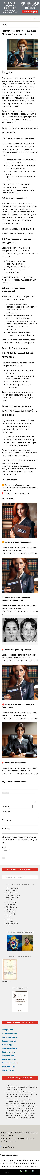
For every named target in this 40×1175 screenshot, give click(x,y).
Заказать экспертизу (30, 12)
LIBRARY (4, 25)
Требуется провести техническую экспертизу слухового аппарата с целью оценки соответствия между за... (21, 1087)
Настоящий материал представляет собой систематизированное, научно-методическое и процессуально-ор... (21, 1108)
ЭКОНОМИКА (10, 909)
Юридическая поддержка (20, 869)
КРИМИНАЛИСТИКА (12, 888)
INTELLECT (9, 919)
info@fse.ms (30, 8)
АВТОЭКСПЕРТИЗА (12, 907)
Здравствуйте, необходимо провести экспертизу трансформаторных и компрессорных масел (20, 1101)
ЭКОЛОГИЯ (9, 921)
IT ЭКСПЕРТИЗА (11, 902)
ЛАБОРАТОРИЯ (10, 912)
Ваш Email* (6, 807)
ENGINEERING (10, 900)
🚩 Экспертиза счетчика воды (14, 763)
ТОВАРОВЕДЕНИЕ (11, 890)
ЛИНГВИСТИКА (10, 914)
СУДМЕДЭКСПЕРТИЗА (13, 895)
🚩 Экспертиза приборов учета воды (15, 493)
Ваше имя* (6, 812)
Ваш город (6, 828)
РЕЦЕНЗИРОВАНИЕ (12, 923)
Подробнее (4, 1169)
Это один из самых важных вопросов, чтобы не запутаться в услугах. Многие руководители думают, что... (20, 1115)
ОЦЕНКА (8, 916)
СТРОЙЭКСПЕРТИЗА (12, 893)
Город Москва (7, 1030)
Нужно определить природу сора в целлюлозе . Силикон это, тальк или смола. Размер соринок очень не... (21, 1094)
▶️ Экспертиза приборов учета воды (15, 485)
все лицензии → (7, 982)
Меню (36, 18)
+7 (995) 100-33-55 (30, 5)
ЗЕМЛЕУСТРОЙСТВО (12, 898)
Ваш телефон (6, 820)
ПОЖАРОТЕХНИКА (11, 905)
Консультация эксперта (20, 1078)
